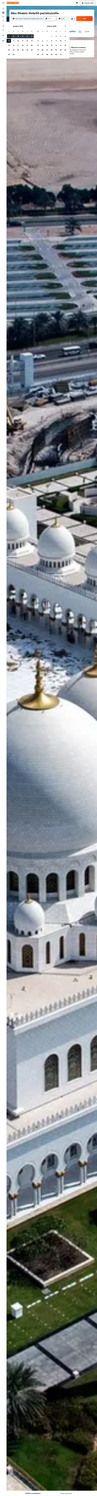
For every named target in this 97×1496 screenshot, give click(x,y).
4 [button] (22, 36)
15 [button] (9, 45)
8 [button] (51, 41)
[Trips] (3, 35)
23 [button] (13, 50)
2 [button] (13, 36)
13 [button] (31, 41)
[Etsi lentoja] (3, 9)
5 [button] (27, 36)
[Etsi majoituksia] (3, 13)
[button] (3, 3)
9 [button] (13, 41)
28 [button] (47, 54)
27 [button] (32, 50)
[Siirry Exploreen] (3, 26)
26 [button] (27, 50)
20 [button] (32, 45)
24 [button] (18, 50)
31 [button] (60, 54)
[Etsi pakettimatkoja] (3, 21)
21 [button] (47, 50)
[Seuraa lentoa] (3, 30)
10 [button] (18, 41)
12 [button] (27, 41)
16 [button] (13, 45)
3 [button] (18, 36)
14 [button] (47, 45)
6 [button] (31, 36)
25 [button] (22, 50)
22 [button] (9, 50)
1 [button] (51, 36)
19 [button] (27, 45)
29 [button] (9, 54)
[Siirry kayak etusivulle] (13, 3)
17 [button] (18, 45)
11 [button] (22, 41)
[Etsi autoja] (3, 17)
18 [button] (22, 45)
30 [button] (13, 54)
